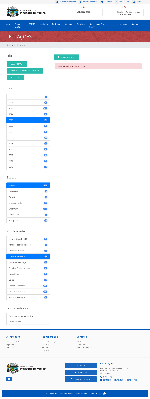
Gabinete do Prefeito (13, 342)
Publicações (46, 350)
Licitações (45, 347)
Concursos (45, 345)
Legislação (10, 345)
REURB (32, 24)
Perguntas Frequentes (85, 347)
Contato (82, 365)
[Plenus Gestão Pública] (104, 393)
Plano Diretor (18, 25)
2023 (14, 78)
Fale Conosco (81, 342)
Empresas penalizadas (18, 321)
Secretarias (10, 347)
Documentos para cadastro (21, 316)
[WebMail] (9, 379)
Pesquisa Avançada (67, 57)
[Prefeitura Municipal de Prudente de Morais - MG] (26, 11)
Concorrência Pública (24, 71)
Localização (81, 345)
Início (8, 24)
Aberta (16, 64)
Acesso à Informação (49, 342)
